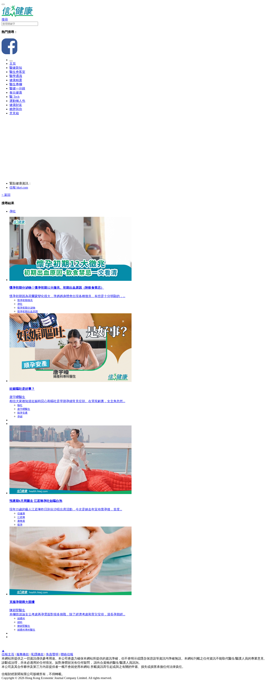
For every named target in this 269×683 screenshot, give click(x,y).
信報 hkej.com (18, 187)
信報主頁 (8, 654)
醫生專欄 (15, 84)
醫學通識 (15, 76)
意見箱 (14, 113)
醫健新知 (15, 67)
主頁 (12, 63)
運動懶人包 (17, 100)
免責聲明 (52, 654)
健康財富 (15, 105)
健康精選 (15, 80)
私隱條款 (37, 654)
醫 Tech (14, 96)
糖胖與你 (15, 109)
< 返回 (6, 194)
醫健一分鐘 (17, 88)
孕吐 (12, 211)
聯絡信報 (67, 654)
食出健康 (15, 92)
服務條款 (22, 654)
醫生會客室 (17, 72)
